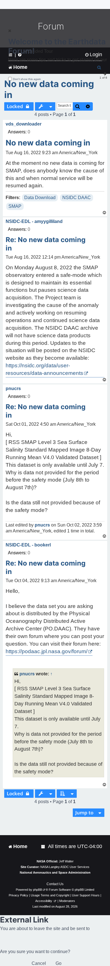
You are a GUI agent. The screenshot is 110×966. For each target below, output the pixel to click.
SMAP (14, 206)
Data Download (40, 197)
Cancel (39, 963)
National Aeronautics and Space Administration (55, 872)
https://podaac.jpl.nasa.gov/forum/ (46, 651)
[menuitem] (43, 846)
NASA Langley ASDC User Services (64, 867)
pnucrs (13, 388)
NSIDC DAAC (76, 197)
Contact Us (55, 884)
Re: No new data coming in (45, 244)
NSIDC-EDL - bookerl (28, 545)
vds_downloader (23, 124)
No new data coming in (49, 89)
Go (58, 963)
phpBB (37, 889)
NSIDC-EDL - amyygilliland (34, 221)
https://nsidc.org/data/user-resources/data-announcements (44, 369)
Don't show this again (27, 79)
